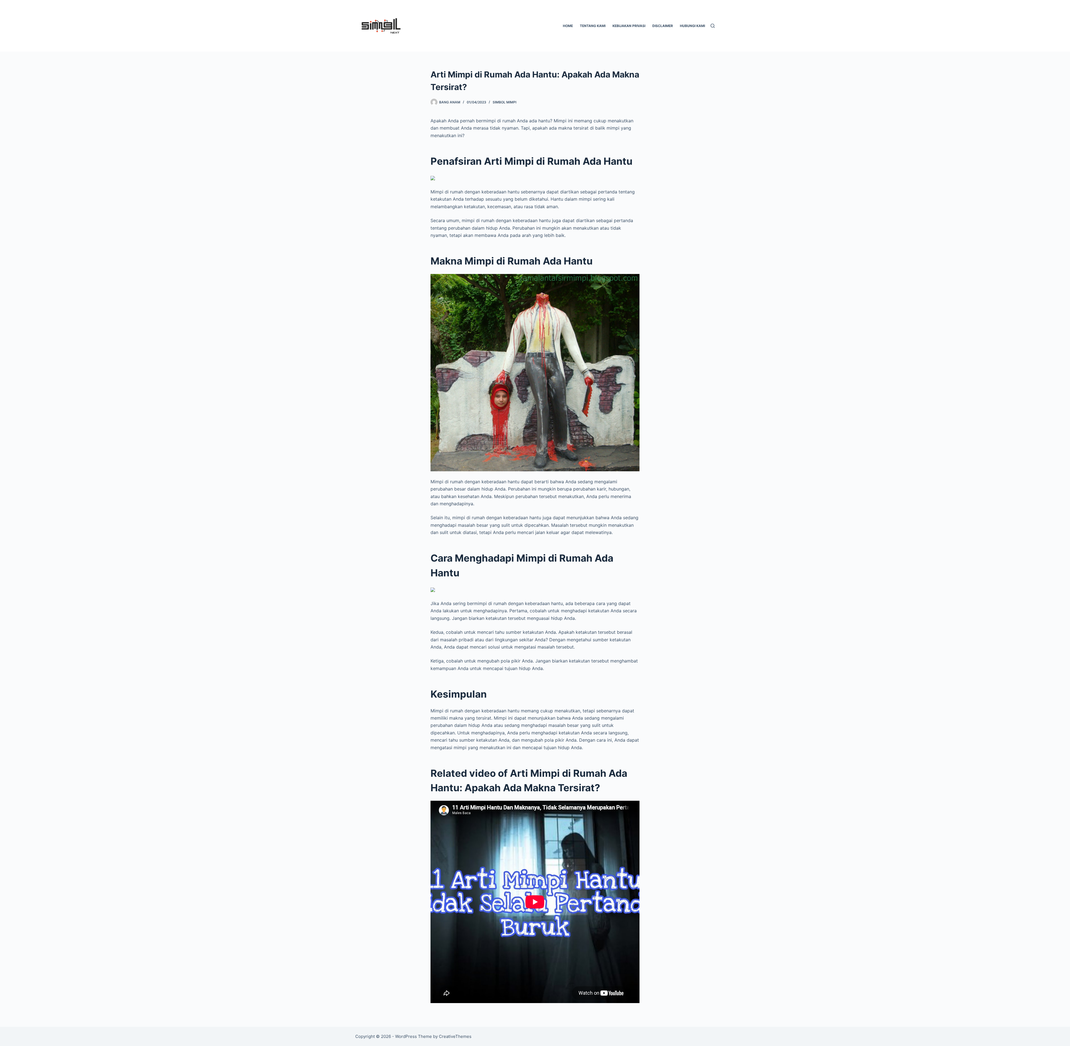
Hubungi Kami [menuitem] (692, 26)
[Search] (713, 26)
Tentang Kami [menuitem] (592, 26)
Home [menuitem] (568, 26)
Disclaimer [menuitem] (662, 26)
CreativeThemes (455, 1036)
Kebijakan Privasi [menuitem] (628, 26)
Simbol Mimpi (504, 102)
